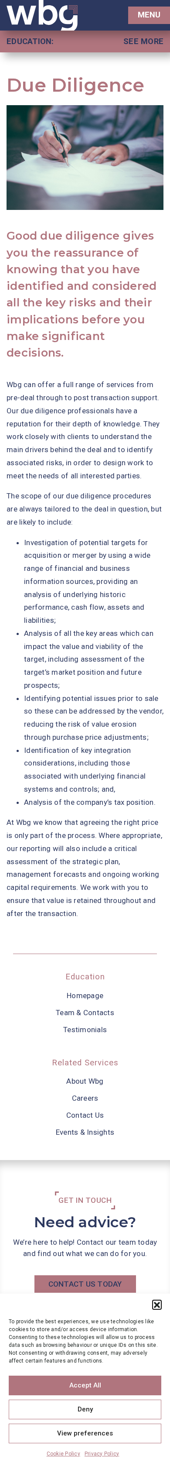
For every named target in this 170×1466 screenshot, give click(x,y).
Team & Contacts (85, 1012)
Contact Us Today (85, 1284)
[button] (157, 1304)
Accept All (85, 1385)
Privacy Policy (102, 1454)
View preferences (85, 1433)
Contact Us (85, 1115)
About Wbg (84, 1081)
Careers (85, 1098)
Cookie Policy (63, 1454)
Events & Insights (85, 1132)
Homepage (85, 995)
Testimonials (85, 1029)
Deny (85, 1409)
